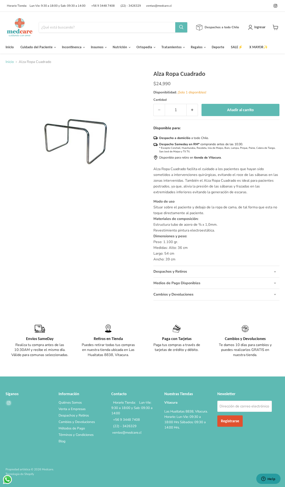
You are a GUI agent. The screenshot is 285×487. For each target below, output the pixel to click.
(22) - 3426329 (130, 6)
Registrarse (230, 421)
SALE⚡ (237, 47)
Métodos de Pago (72, 428)
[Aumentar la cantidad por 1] (192, 110)
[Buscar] (181, 27)
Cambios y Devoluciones (77, 422)
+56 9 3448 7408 (102, 6)
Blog (62, 441)
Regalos (197, 47)
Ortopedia (144, 47)
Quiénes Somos (70, 402)
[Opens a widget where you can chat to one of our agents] (268, 479)
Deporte (218, 47)
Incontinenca (72, 47)
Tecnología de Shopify (20, 474)
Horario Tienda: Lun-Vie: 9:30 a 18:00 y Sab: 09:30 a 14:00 (46, 6)
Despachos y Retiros (74, 415)
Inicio (10, 47)
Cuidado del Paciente (36, 47)
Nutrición (120, 47)
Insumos (97, 47)
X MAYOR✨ (258, 47)
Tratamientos (171, 47)
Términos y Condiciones (76, 435)
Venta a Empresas (72, 409)
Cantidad (160, 100)
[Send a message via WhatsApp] (7, 479)
